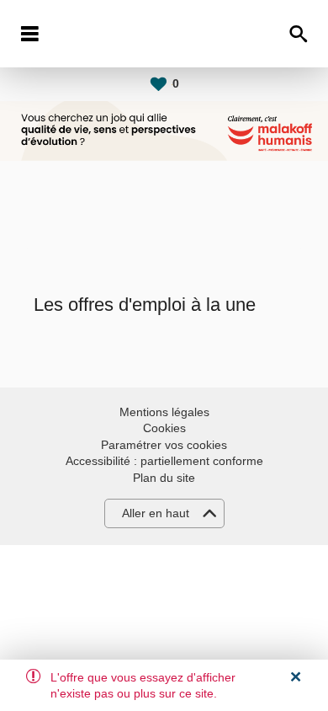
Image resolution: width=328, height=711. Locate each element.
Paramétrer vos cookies (164, 445)
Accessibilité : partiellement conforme (164, 461)
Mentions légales (164, 412)
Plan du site (164, 477)
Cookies (164, 428)
